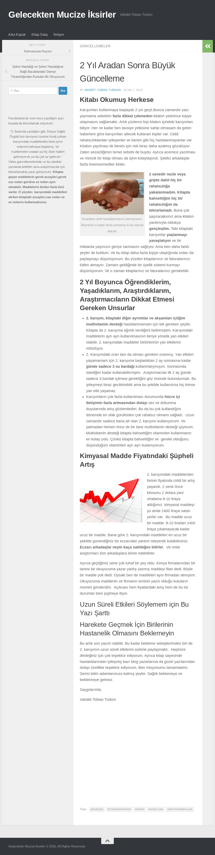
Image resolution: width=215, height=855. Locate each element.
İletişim (59, 34)
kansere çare (155, 809)
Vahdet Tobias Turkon (102, 90)
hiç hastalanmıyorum (119, 809)
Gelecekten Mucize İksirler (62, 15)
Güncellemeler (95, 46)
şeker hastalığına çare (180, 809)
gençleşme (97, 809)
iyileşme (139, 809)
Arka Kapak (17, 34)
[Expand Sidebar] (207, 46)
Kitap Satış (39, 34)
